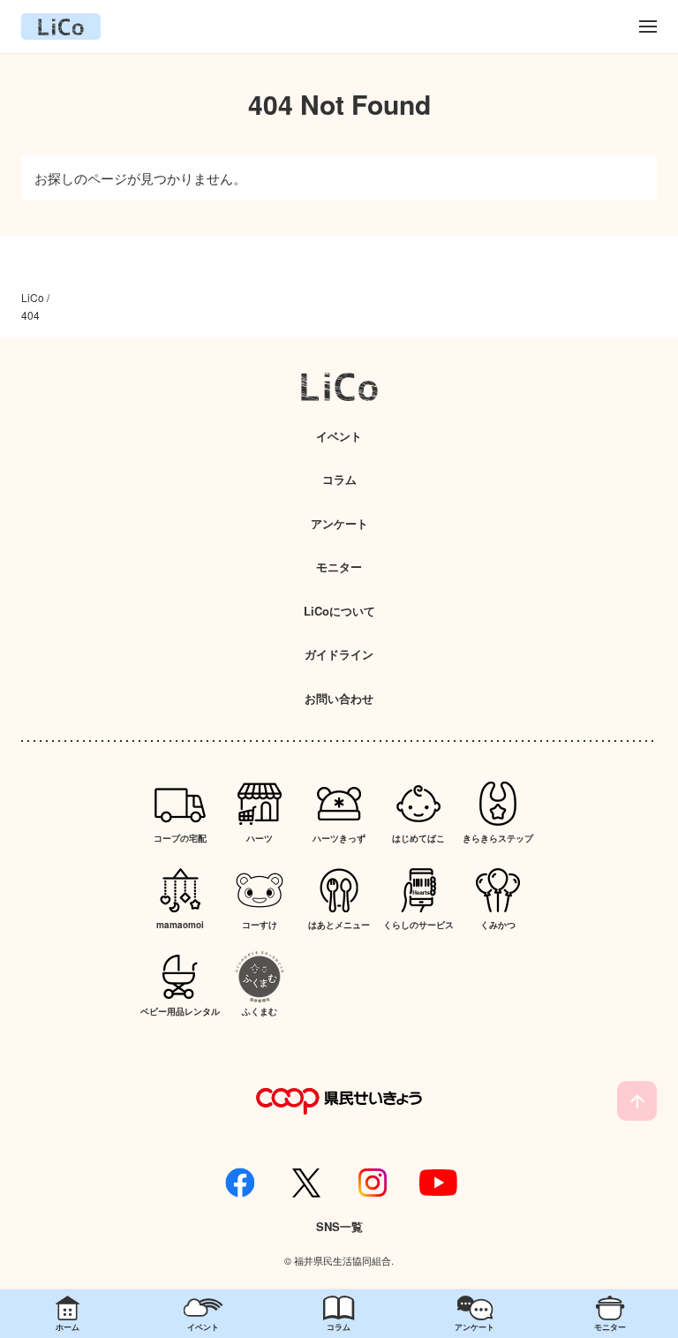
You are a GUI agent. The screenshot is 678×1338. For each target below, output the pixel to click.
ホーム (67, 1327)
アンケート (339, 523)
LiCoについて (339, 610)
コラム (339, 479)
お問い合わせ (339, 698)
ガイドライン (339, 654)
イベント (339, 435)
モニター (339, 566)
